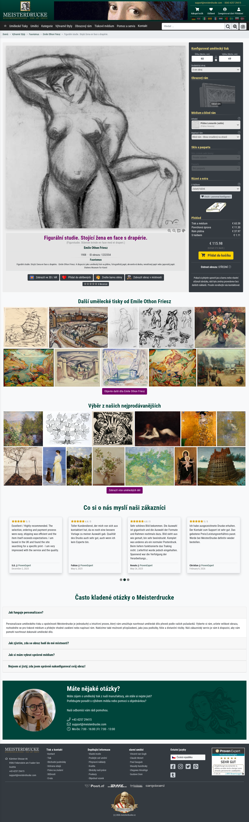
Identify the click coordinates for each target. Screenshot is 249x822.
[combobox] (216, 69)
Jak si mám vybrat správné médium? (31, 655)
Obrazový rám (83, 26)
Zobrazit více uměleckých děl (124, 490)
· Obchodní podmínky (56, 762)
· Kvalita (91, 766)
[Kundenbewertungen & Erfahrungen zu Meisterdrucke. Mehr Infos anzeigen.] (228, 761)
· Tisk (48, 758)
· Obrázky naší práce (97, 770)
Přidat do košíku (218, 255)
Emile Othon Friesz (51, 34)
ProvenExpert (28, 565)
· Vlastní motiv (94, 754)
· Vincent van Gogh (138, 754)
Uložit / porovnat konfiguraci (217, 196)
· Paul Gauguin (136, 762)
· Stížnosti (50, 774)
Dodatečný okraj (198, 65)
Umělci (34, 26)
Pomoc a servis (126, 26)
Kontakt (142, 26)
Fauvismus (34, 34)
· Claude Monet (136, 758)
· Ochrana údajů (53, 766)
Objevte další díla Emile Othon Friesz (124, 391)
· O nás (49, 778)
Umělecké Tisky (18, 26)
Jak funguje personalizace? (25, 612)
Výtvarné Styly (63, 26)
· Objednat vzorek (96, 778)
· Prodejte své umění (97, 758)
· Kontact (50, 754)
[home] (5, 26)
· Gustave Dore (136, 774)
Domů (5, 34)
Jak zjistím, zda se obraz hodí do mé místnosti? (38, 643)
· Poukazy (92, 774)
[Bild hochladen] (242, 26)
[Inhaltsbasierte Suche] (235, 26)
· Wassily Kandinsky (138, 766)
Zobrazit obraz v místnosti (146, 277)
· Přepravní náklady (97, 762)
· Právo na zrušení (54, 770)
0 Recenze (102, 284)
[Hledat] (228, 26)
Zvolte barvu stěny (111, 277)
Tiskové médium (104, 26)
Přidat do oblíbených (78, 277)
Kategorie (47, 26)
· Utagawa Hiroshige (138, 770)
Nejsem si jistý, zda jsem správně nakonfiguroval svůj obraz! (46, 666)
